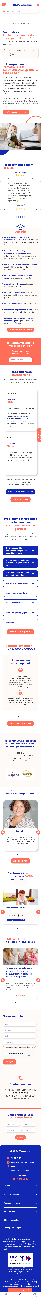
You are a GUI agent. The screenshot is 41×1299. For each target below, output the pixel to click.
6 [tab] (25, 1002)
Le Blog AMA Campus (12, 1228)
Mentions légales (31, 1280)
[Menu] (3, 5)
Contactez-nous (20, 861)
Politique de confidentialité (20, 1284)
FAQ (13, 1166)
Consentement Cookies (20, 1171)
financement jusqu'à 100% (20, 1290)
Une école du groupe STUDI (13, 1280)
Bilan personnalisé (11, 1220)
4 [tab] (22, 217)
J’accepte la (20, 1047)
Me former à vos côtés (20, 723)
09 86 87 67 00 (20, 1093)
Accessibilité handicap (12, 1286)
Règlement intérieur (30, 1286)
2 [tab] (18, 217)
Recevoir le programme (20, 631)
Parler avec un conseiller (20, 329)
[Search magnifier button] (4, 11)
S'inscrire (20, 1137)
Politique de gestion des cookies (17, 1282)
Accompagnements (12, 1203)
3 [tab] (20, 217)
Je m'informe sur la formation (16, 112)
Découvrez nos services (20, 359)
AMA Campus (9, 1212)
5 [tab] (24, 217)
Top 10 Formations (12, 1194)
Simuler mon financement (20, 491)
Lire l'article (20, 995)
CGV (34, 1282)
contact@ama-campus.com (22, 1162)
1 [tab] (16, 217)
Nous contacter (20, 499)
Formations (8, 1186)
